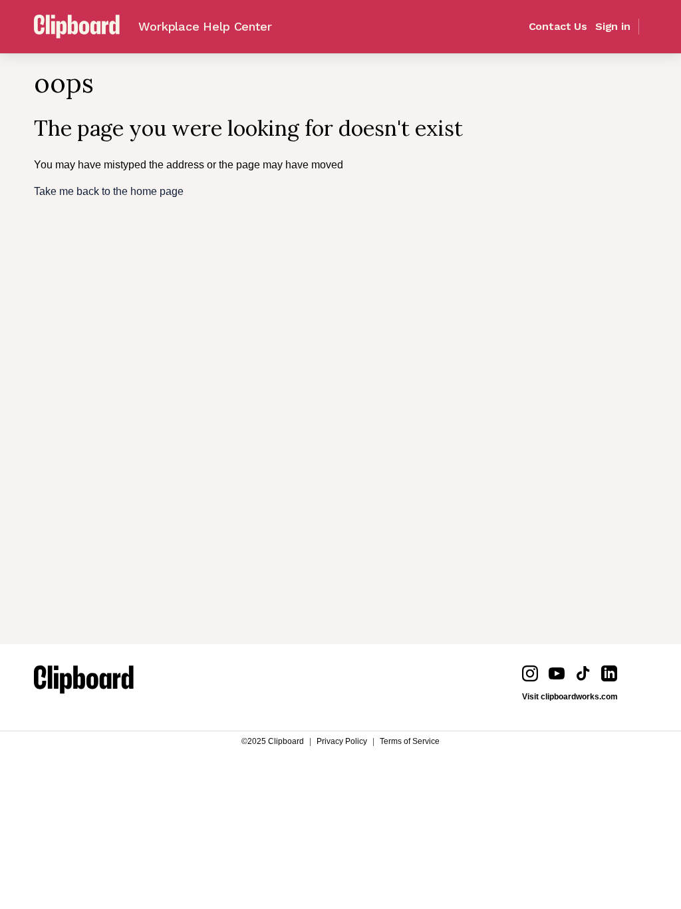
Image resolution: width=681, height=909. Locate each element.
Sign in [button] (612, 26)
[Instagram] (530, 673)
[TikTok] (583, 673)
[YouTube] (557, 673)
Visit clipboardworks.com (570, 696)
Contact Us (558, 26)
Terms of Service (410, 741)
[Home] (84, 682)
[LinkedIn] (609, 673)
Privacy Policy (342, 741)
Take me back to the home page (109, 191)
